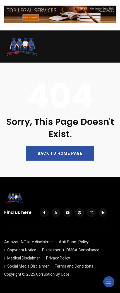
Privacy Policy (58, 258)
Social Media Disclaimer (28, 266)
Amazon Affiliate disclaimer (28, 242)
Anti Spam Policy (74, 242)
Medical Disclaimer (23, 258)
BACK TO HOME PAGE (60, 153)
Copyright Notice (21, 250)
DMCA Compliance (82, 250)
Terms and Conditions (74, 266)
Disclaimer (51, 250)
